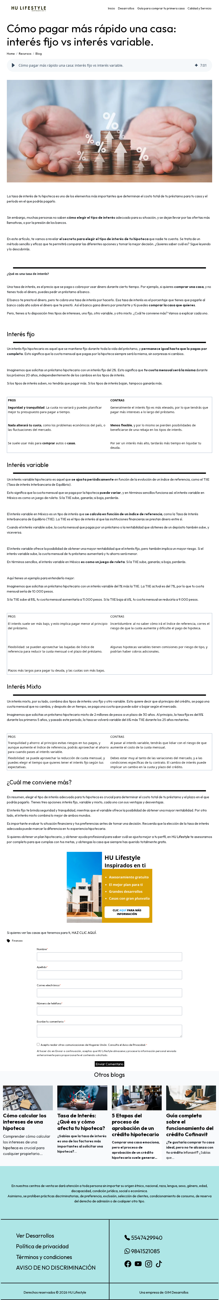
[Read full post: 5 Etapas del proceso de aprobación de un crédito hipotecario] (137, 1097)
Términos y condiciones (44, 1256)
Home (11, 54)
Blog (39, 54)
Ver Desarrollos (35, 1235)
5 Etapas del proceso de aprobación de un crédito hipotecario (135, 1124)
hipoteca (11, 1147)
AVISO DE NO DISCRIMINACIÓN (56, 1267)
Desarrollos (126, 8)
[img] (196, 65)
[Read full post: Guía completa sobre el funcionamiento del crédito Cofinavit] (191, 1097)
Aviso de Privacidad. (134, 1044)
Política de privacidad (42, 1246)
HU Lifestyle (181, 837)
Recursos (25, 54)
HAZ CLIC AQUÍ (84, 932)
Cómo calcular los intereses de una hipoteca (24, 1121)
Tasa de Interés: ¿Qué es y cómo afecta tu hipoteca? (81, 1121)
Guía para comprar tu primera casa (161, 8)
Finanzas (17, 940)
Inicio (111, 8)
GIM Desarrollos (176, 1292)
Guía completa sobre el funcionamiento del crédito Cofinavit (189, 1124)
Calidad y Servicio (200, 8)
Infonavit (190, 1152)
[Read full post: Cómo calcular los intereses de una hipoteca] (28, 1097)
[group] (109, 65)
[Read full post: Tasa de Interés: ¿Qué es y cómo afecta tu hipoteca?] (82, 1097)
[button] (13, 65)
